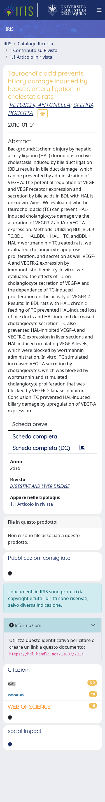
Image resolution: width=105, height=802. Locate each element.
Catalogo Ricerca (35, 44)
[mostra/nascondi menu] (99, 10)
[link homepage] (20, 10)
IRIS (7, 44)
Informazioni (27, 625)
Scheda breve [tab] (29, 423)
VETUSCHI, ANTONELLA (39, 104)
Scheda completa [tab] (35, 436)
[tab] (82, 448)
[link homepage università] (67, 10)
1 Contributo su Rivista (33, 50)
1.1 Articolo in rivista (31, 57)
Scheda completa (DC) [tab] (41, 447)
